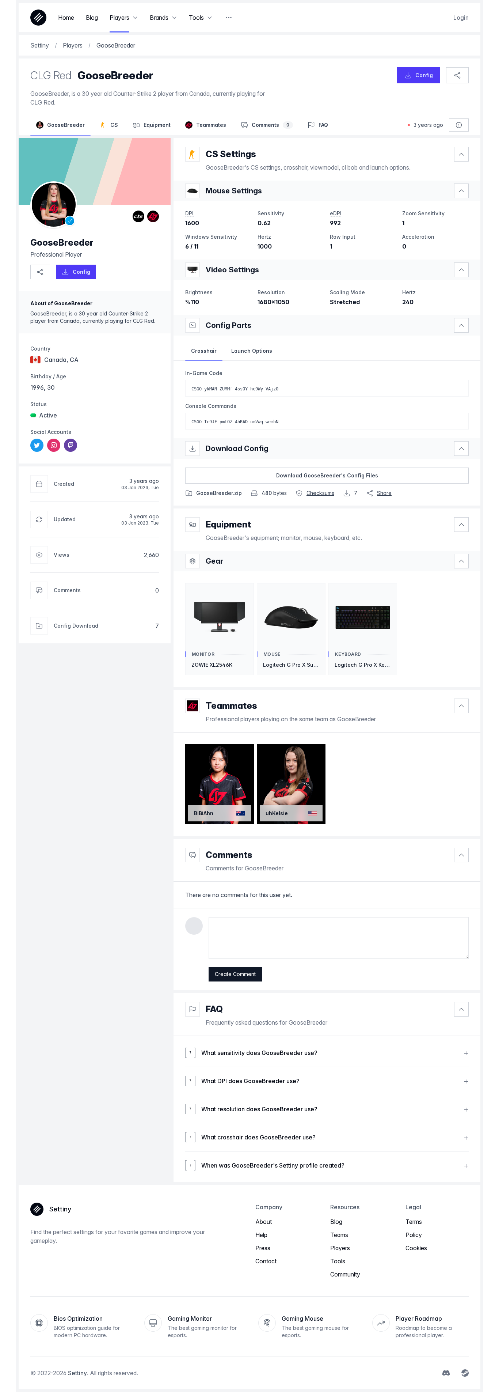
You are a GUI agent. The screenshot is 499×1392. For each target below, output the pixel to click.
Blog (336, 1221)
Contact (266, 1261)
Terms (413, 1221)
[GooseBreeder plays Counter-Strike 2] (138, 216)
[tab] (203, 351)
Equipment (228, 524)
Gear (214, 561)
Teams (339, 1234)
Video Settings (232, 269)
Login (461, 17)
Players (340, 1248)
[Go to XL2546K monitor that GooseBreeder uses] (192, 269)
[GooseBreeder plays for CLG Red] (153, 216)
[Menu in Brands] (174, 18)
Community (345, 1274)
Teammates (231, 705)
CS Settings (231, 154)
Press (262, 1248)
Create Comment (235, 974)
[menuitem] (36, 445)
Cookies (416, 1248)
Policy (413, 1234)
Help (261, 1234)
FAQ (214, 1009)
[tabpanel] (327, 400)
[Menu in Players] (135, 18)
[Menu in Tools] (210, 18)
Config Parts (228, 325)
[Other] (228, 18)
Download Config (237, 448)
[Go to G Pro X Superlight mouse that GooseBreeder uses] (192, 190)
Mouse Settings (234, 190)
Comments (229, 855)
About (263, 1221)
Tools (337, 1261)
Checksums (320, 493)
